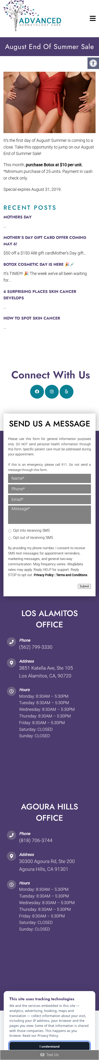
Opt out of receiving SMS (33, 537)
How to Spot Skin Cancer (31, 318)
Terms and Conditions (71, 575)
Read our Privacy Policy (40, 1035)
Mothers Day (17, 217)
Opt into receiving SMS (31, 530)
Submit (84, 586)
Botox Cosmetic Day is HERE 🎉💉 (38, 264)
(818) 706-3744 (35, 840)
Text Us (51, 1055)
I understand (50, 1046)
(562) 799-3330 (35, 647)
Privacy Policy (44, 575)
